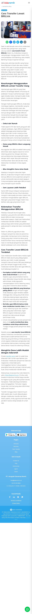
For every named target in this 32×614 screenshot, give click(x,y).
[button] (29, 3)
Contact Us (16, 460)
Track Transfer (16, 449)
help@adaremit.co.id (16, 480)
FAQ (16, 463)
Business (16, 446)
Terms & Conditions (16, 500)
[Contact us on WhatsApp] (27, 609)
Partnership (16, 466)
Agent (16, 469)
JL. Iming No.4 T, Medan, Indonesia (16, 486)
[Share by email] (25, 42)
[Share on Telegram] (14, 42)
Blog (16, 452)
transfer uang (10, 356)
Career (16, 471)
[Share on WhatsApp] (7, 42)
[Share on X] (17, 42)
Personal (16, 443)
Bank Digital (4, 10)
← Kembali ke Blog (6, 6)
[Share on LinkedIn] (21, 42)
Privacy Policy (16, 503)
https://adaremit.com (12, 375)
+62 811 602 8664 (16, 483)
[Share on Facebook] (10, 42)
